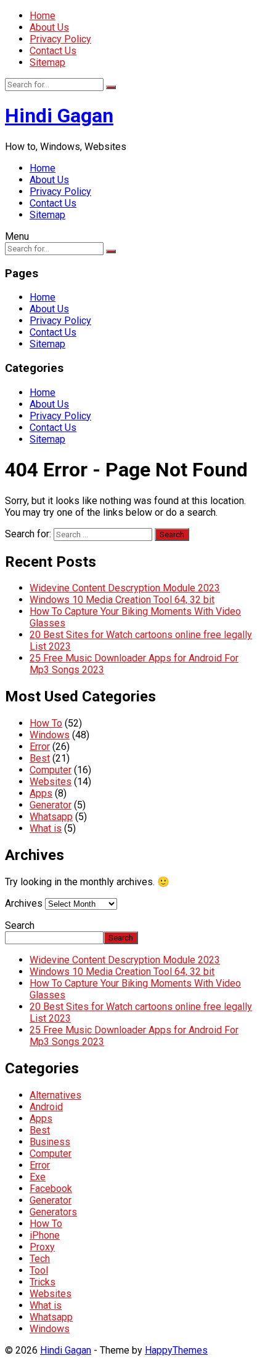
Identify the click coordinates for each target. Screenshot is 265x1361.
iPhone (45, 1235)
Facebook (51, 1188)
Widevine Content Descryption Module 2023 (125, 588)
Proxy (42, 1247)
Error (40, 746)
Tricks (42, 1282)
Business (50, 1142)
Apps (41, 793)
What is (46, 828)
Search (20, 925)
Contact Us (53, 51)
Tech (40, 1258)
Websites (50, 781)
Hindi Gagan (59, 115)
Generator (50, 805)
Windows (50, 735)
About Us (49, 27)
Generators (53, 1212)
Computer (50, 770)
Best (40, 758)
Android (46, 1107)
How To (46, 723)
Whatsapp (51, 817)
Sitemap (47, 62)
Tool (39, 1270)
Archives (24, 903)
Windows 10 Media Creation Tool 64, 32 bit (122, 600)
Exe (38, 1177)
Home (42, 16)
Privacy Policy (60, 39)
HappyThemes (176, 1350)
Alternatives (55, 1095)
